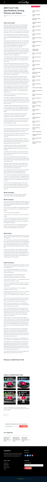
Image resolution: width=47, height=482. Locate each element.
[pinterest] (32, 455)
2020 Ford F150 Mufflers (36, 131)
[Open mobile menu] (4, 2)
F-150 (7, 15)
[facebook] (25, 455)
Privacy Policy (6, 464)
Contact (5, 468)
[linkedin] (30, 455)
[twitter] (28, 455)
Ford (5, 15)
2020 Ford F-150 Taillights (37, 87)
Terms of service (7, 467)
